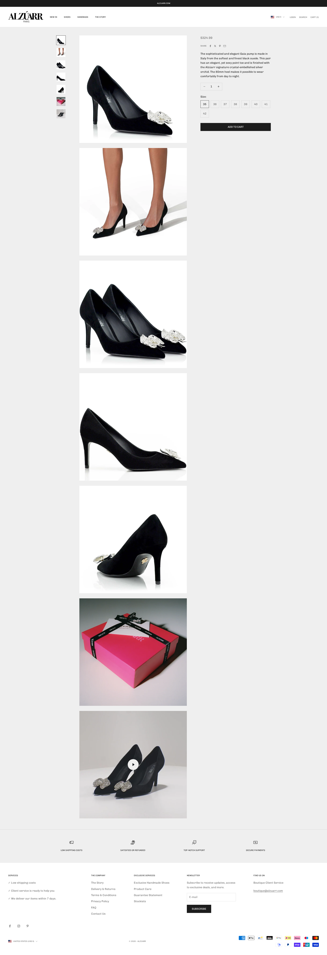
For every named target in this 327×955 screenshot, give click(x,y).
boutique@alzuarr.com (268, 890)
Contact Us (98, 913)
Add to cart (236, 126)
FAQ (93, 907)
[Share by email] (224, 46)
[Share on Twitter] (215, 46)
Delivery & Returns (103, 889)
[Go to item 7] (61, 114)
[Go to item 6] (61, 101)
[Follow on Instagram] (18, 926)
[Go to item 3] (61, 64)
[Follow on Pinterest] (27, 926)
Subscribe (199, 908)
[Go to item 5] (61, 89)
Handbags (82, 17)
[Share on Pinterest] (220, 46)
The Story (100, 17)
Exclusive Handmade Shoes (151, 882)
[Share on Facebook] (210, 46)
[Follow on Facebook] (10, 926)
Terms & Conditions (103, 895)
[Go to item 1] (61, 40)
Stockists (140, 901)
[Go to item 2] (61, 52)
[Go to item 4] (61, 77)
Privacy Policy (100, 901)
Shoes (67, 17)
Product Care (142, 889)
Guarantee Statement (148, 895)
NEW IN (53, 17)
